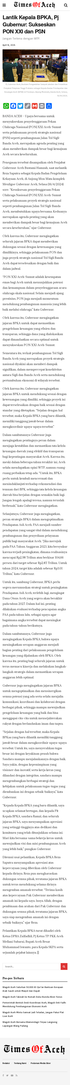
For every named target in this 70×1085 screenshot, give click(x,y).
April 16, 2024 (9, 45)
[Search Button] (64, 966)
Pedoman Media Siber (41, 1063)
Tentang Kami (20, 1063)
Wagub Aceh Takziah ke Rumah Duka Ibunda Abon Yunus (32, 996)
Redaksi (6, 1063)
